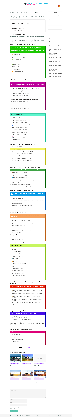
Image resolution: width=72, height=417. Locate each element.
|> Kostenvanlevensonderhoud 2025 (16, 415)
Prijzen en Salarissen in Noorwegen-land (53, 54)
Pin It (29, 347)
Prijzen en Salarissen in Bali (54, 38)
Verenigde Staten (14, 363)
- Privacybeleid (50, 415)
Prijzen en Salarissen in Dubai (54, 84)
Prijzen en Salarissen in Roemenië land (53, 70)
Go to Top (60, 415)
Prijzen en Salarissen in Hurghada (55, 73)
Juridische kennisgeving (32, 415)
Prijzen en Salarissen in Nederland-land (53, 42)
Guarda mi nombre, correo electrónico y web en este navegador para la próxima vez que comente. (27, 408)
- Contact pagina (45, 415)
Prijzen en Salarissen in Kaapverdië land (53, 35)
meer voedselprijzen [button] (15, 75)
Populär (55, 12)
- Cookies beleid (39, 415)
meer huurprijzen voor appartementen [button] (18, 306)
